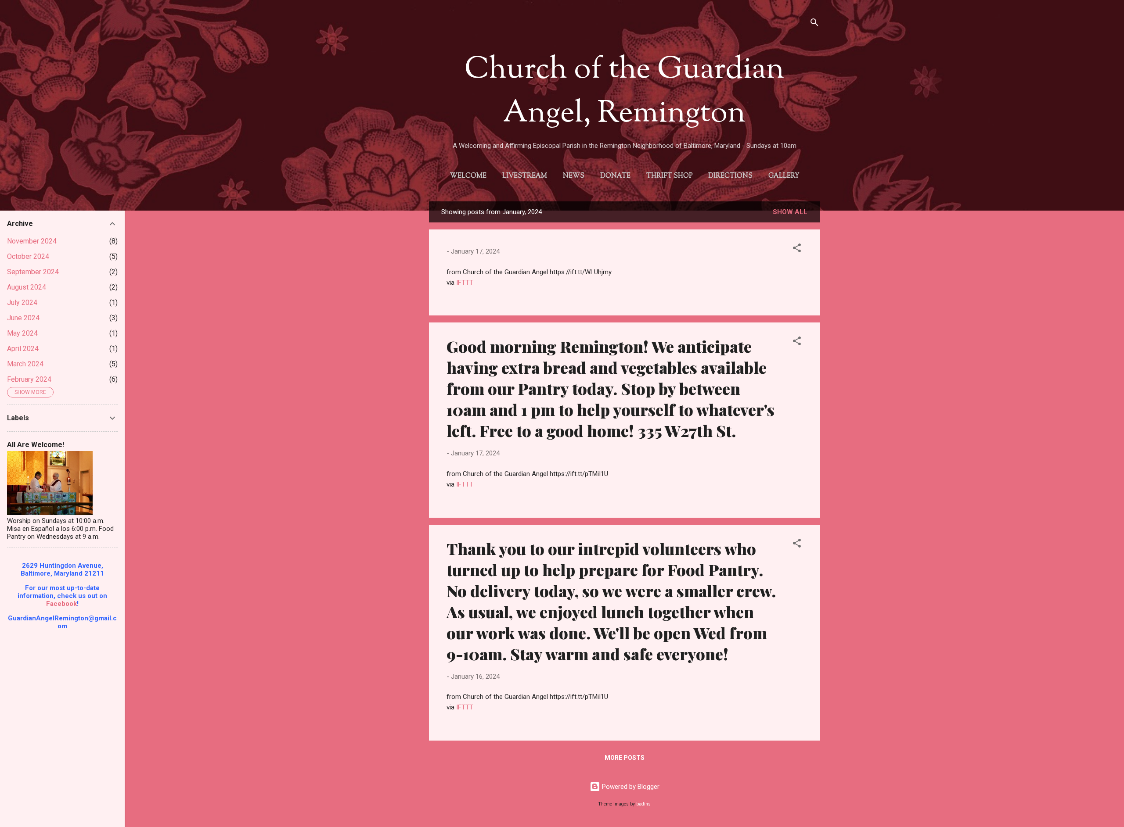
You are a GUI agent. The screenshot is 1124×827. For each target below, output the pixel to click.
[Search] (814, 24)
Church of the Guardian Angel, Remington (624, 92)
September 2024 (33, 272)
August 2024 (26, 287)
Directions (730, 176)
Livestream (524, 176)
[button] (797, 249)
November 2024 (32, 241)
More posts (625, 757)
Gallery (783, 176)
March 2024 (25, 364)
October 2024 (28, 256)
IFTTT (464, 282)
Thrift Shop (669, 176)
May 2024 (22, 333)
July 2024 (22, 302)
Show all (790, 212)
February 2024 (29, 379)
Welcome (468, 176)
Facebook (61, 604)
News (573, 176)
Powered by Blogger (629, 787)
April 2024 (23, 348)
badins (643, 804)
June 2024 (23, 318)
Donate (615, 176)
